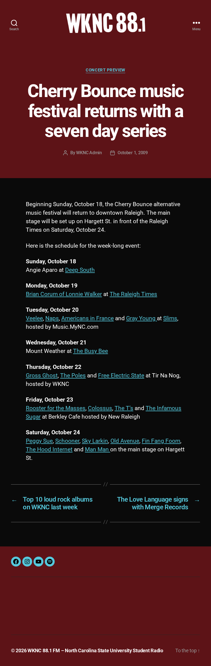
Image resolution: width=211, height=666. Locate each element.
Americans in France (87, 318)
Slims (170, 318)
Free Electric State (121, 375)
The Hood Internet (49, 449)
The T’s (124, 408)
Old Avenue (124, 441)
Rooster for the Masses (55, 408)
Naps (52, 318)
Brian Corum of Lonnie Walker (64, 294)
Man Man (97, 449)
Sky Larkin (95, 441)
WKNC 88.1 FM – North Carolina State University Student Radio (95, 650)
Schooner (67, 441)
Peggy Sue (39, 441)
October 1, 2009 (133, 152)
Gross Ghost (42, 375)
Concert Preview (105, 70)
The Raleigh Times (133, 294)
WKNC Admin (89, 152)
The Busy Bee (90, 351)
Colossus (100, 408)
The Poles (73, 375)
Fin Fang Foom (161, 441)
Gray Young (141, 318)
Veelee (34, 318)
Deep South (80, 270)
